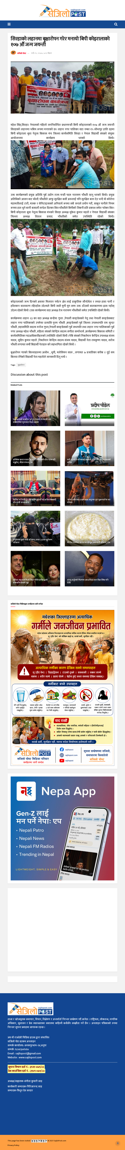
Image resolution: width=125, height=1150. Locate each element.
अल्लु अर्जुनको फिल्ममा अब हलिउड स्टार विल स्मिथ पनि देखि (87, 581)
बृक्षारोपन (21, 364)
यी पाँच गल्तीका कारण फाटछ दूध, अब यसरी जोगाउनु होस (88, 542)
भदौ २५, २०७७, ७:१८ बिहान (41, 53)
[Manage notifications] (117, 1143)
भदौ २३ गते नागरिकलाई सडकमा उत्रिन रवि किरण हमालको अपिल (89, 461)
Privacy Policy (13, 1145)
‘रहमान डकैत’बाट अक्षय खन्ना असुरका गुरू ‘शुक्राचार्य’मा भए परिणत (88, 501)
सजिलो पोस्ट (21, 53)
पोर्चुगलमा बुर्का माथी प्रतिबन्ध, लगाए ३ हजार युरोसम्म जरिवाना (32, 541)
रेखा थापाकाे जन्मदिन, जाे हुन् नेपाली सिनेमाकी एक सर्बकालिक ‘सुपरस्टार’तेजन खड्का (32, 421)
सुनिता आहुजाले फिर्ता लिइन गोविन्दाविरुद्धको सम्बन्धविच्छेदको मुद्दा (30, 581)
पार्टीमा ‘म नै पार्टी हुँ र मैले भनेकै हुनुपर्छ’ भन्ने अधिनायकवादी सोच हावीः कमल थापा (34, 501)
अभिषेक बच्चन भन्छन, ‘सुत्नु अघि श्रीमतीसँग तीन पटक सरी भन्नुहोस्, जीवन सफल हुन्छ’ (34, 461)
